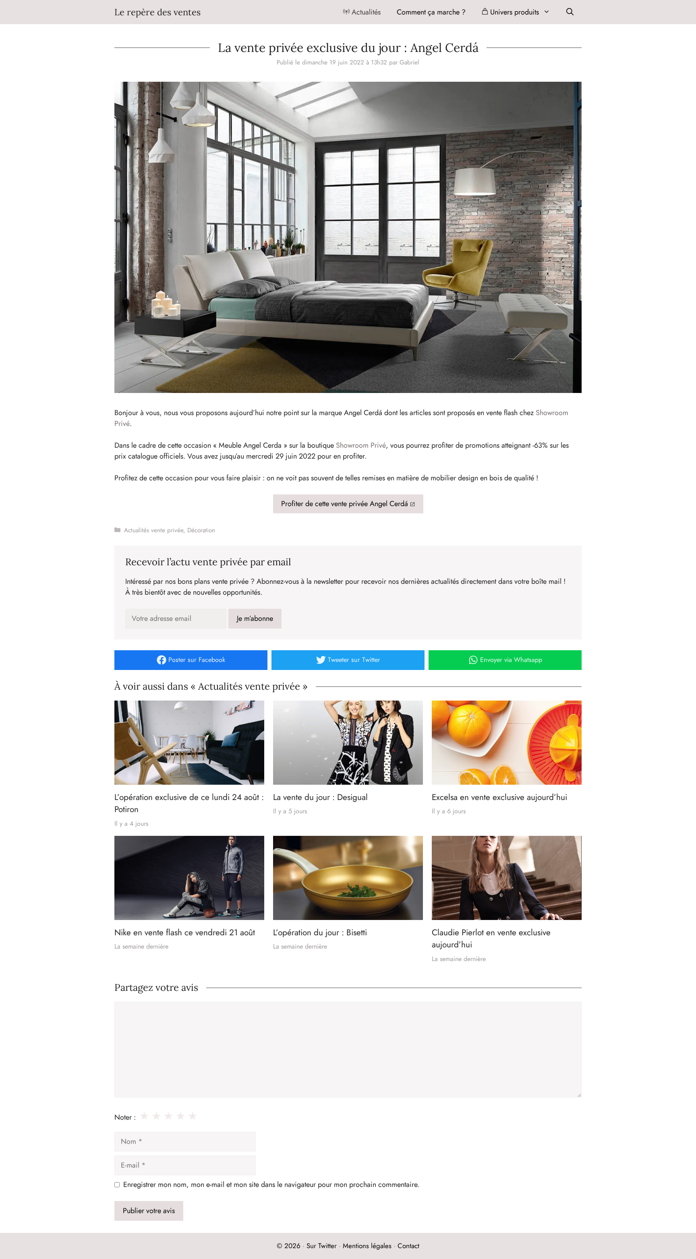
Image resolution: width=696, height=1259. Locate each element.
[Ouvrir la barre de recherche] (570, 12)
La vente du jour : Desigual (320, 797)
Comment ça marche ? (431, 12)
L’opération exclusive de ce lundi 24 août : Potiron (189, 803)
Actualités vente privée (153, 530)
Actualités (365, 12)
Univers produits (513, 12)
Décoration (201, 530)
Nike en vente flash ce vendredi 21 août (184, 932)
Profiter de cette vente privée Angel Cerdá (344, 503)
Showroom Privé (361, 445)
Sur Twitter (322, 1246)
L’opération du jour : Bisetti (320, 932)
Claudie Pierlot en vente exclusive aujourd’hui (491, 938)
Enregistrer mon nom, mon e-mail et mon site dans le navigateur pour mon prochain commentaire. (271, 1184)
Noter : (125, 1117)
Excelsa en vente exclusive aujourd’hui (499, 797)
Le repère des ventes (157, 12)
